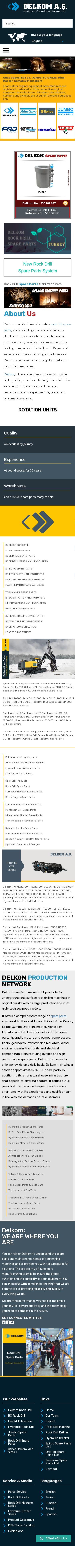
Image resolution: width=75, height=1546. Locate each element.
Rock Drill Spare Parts (18, 1442)
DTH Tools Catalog (21, 1525)
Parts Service (17, 1492)
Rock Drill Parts (18, 1497)
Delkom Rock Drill (20, 1410)
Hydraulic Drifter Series (19, 1513)
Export (50, 1421)
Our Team (52, 1415)
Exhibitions (15, 1531)
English (51, 1492)
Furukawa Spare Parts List (56, 1462)
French (50, 1508)
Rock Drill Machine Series (20, 1504)
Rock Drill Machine (58, 1427)
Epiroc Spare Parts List (58, 1445)
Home (50, 1410)
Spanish (51, 1514)
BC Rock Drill (16, 1415)
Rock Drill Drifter (57, 1432)
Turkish (50, 1497)
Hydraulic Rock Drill (21, 1427)
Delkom (9, 374)
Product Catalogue (21, 1520)
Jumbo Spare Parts (17, 1434)
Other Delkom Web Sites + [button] (20, 1451)
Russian (51, 1503)
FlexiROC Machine (20, 1421)
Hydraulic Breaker (57, 1438)
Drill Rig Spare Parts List (55, 1453)
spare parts (58, 1016)
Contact (51, 1469)
